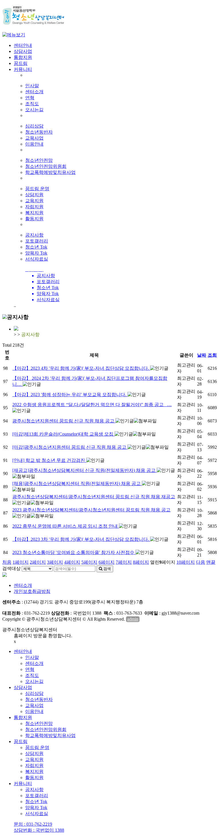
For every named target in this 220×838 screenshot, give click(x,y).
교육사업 (34, 138)
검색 (106, 569)
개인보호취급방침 (32, 591)
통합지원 (23, 57)
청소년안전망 (39, 160)
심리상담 (34, 126)
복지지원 (34, 212)
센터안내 (23, 45)
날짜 (201, 355)
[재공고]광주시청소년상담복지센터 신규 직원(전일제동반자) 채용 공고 (84, 470)
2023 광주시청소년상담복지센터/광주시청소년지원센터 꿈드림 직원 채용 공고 (91, 509)
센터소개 (34, 91)
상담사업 (23, 51)
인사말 (32, 85)
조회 (212, 355)
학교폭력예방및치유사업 (50, 172)
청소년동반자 (39, 132)
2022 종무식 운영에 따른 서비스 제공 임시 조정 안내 (65, 526)
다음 (200, 562)
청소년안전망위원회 (45, 166)
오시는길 (34, 109)
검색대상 (11, 568)
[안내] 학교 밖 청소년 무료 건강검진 (49, 460)
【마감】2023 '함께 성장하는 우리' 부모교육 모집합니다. (69, 394)
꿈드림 (21, 63)
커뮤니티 (23, 69)
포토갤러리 (36, 241)
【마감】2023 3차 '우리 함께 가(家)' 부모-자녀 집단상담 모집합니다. (81, 539)
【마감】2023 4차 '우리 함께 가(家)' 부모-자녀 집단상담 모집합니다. (81, 368)
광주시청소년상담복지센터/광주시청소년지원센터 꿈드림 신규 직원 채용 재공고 (93, 496)
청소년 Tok (36, 247)
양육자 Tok (36, 253)
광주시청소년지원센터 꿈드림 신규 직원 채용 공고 (63, 420)
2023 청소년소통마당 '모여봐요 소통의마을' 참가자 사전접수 (73, 552)
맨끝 (210, 562)
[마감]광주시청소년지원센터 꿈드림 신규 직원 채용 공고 (69, 447)
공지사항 (34, 235)
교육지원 (34, 200)
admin (132, 619)
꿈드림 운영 (37, 188)
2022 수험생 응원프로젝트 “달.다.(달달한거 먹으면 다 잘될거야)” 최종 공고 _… (92, 404)
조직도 (32, 103)
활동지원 (34, 218)
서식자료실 (36, 259)
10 (185, 562)
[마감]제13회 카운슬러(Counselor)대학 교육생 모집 (63, 434)
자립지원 (34, 206)
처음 (6, 562)
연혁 (29, 97)
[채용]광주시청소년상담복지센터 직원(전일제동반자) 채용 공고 (77, 483)
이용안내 (34, 144)
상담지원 (34, 194)
